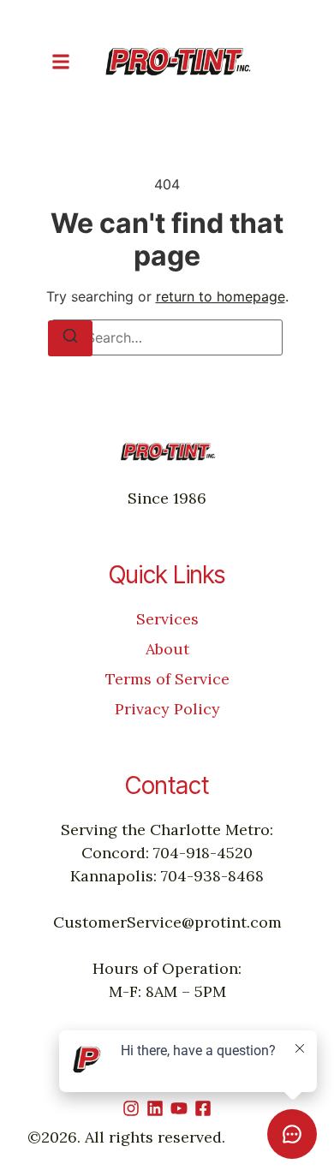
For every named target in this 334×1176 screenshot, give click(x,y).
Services (167, 619)
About (167, 649)
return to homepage (220, 296)
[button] (60, 61)
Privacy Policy (167, 709)
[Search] (70, 338)
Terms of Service (167, 679)
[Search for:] (167, 337)
